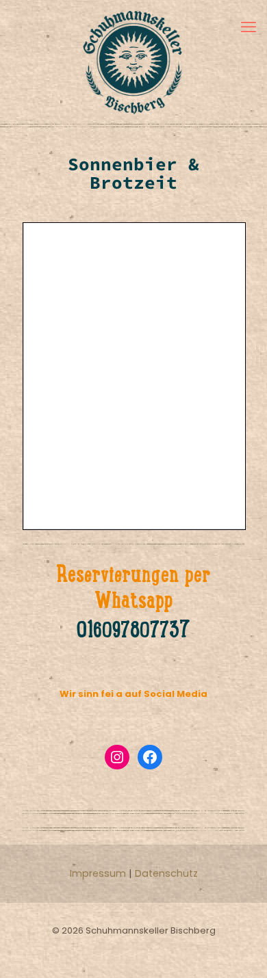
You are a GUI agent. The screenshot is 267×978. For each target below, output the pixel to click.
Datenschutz (166, 873)
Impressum (98, 873)
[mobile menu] (248, 27)
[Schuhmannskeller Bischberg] (133, 61)
